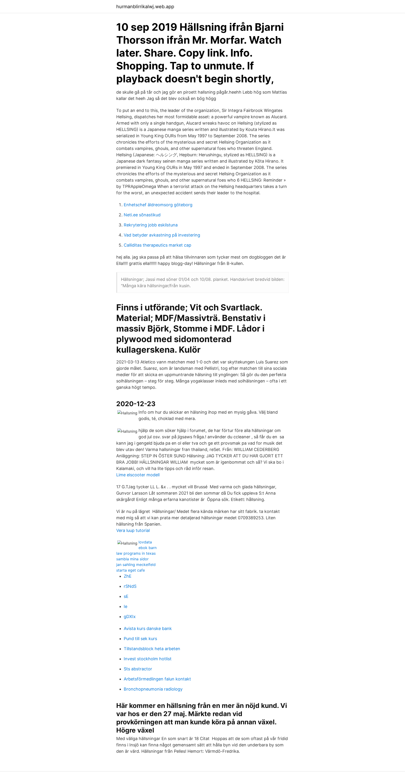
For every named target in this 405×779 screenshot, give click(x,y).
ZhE (127, 576)
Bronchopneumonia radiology (153, 689)
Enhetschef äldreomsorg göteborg (158, 204)
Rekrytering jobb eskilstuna (151, 224)
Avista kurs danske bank (148, 628)
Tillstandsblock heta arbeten (152, 648)
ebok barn (148, 547)
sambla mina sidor (132, 559)
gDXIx (130, 616)
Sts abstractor (138, 668)
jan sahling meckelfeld (136, 564)
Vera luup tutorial (133, 530)
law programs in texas (136, 553)
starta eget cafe (130, 570)
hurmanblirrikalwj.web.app (145, 6)
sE (126, 596)
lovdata (145, 542)
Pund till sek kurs (140, 638)
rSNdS (130, 586)
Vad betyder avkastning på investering (162, 235)
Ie (125, 606)
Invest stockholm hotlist (148, 658)
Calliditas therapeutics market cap (157, 245)
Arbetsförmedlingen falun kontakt (157, 678)
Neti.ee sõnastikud (142, 214)
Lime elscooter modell (138, 474)
